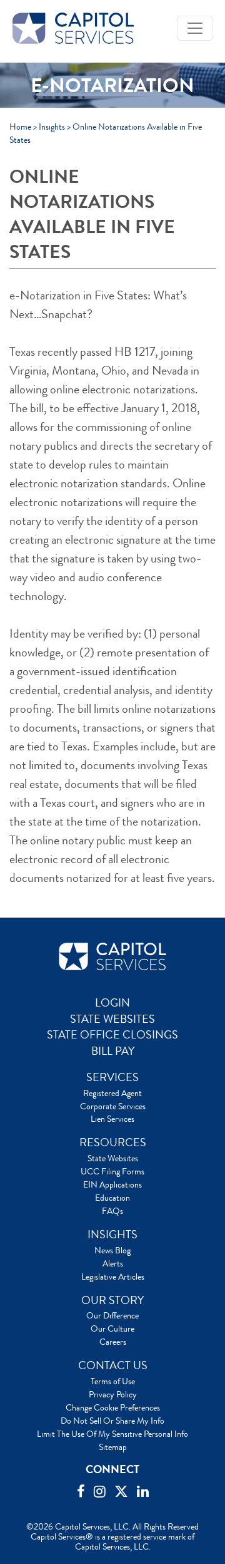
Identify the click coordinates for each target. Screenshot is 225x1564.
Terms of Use (113, 1381)
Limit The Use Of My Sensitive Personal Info (112, 1433)
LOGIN (112, 1003)
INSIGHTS (113, 1234)
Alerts (112, 1263)
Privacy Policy (113, 1394)
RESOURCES (112, 1142)
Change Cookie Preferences (113, 1407)
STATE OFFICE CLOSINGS (112, 1035)
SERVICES (112, 1077)
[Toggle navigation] (195, 28)
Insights (52, 126)
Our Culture (112, 1328)
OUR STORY (112, 1300)
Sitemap (113, 1447)
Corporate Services (113, 1106)
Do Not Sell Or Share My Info (112, 1420)
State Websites (113, 1158)
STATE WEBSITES (112, 1019)
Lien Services (112, 1118)
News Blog (112, 1250)
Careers (112, 1341)
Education (112, 1197)
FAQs (112, 1210)
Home (20, 126)
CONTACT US (113, 1365)
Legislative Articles (112, 1276)
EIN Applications (112, 1184)
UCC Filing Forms (112, 1171)
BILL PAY (112, 1051)
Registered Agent (112, 1093)
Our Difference (112, 1315)
